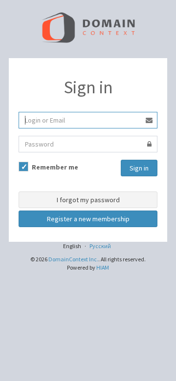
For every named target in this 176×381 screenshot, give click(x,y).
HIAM (102, 267)
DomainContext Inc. (73, 259)
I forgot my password (88, 199)
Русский (100, 246)
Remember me (54, 167)
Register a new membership (88, 218)
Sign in (139, 168)
